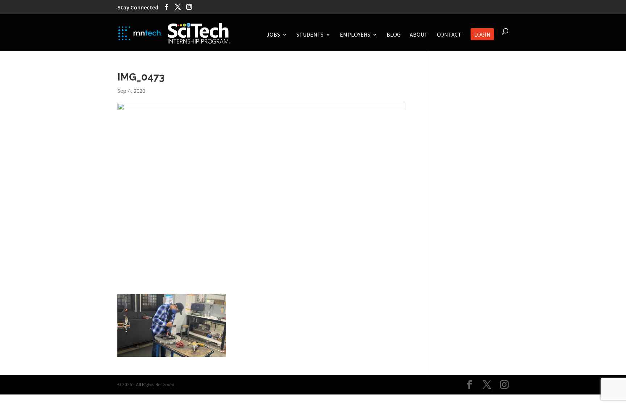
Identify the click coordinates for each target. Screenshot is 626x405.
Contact (449, 35)
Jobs (273, 35)
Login (482, 35)
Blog (394, 35)
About (419, 35)
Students (310, 35)
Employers (355, 35)
